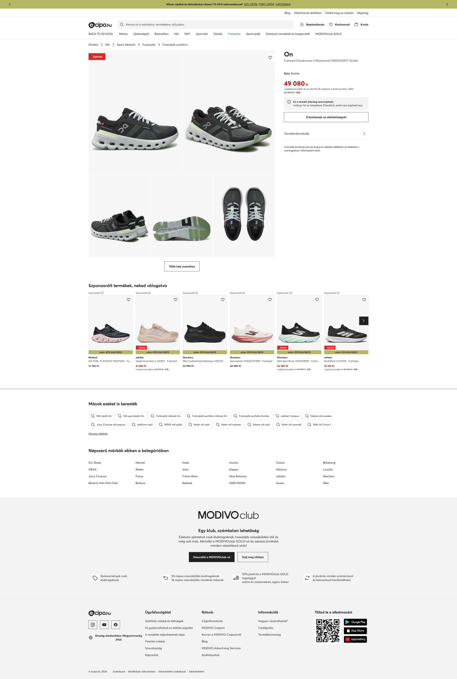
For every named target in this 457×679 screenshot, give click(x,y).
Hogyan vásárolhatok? (273, 621)
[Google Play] (355, 622)
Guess (280, 483)
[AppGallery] (355, 639)
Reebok (187, 483)
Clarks (280, 462)
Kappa (233, 469)
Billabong (329, 462)
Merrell (140, 462)
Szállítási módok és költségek (164, 621)
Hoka (185, 462)
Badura (140, 483)
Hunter (233, 462)
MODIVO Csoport (213, 628)
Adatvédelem (196, 671)
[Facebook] (115, 624)
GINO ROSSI (237, 483)
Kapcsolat (151, 655)
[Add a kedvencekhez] (270, 57)
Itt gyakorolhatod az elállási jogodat (169, 628)
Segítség (362, 13)
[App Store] (355, 630)
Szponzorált (94, 293)
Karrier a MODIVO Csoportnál (221, 634)
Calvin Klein (190, 476)
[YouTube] (104, 624)
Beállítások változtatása (141, 671)
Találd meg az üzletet (339, 13)
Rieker (139, 469)
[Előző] (10, 4)
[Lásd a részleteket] (364, 133)
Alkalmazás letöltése (307, 13)
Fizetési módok (155, 641)
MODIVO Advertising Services (221, 648)
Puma (139, 476)
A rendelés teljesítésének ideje (165, 634)
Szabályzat (119, 671)
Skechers (329, 476)
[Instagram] (93, 624)
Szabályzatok (211, 655)
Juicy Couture (98, 476)
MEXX (93, 469)
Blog (287, 13)
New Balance (238, 476)
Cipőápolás (265, 628)
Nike (326, 483)
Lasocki (328, 469)
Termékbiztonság (269, 634)
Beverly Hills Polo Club (103, 483)
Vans (185, 469)
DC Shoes (95, 462)
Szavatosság (153, 648)
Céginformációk (212, 621)
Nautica (281, 469)
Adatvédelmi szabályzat (172, 671)
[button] (135, 112)
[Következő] (447, 4)
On (288, 54)
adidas (280, 476)
